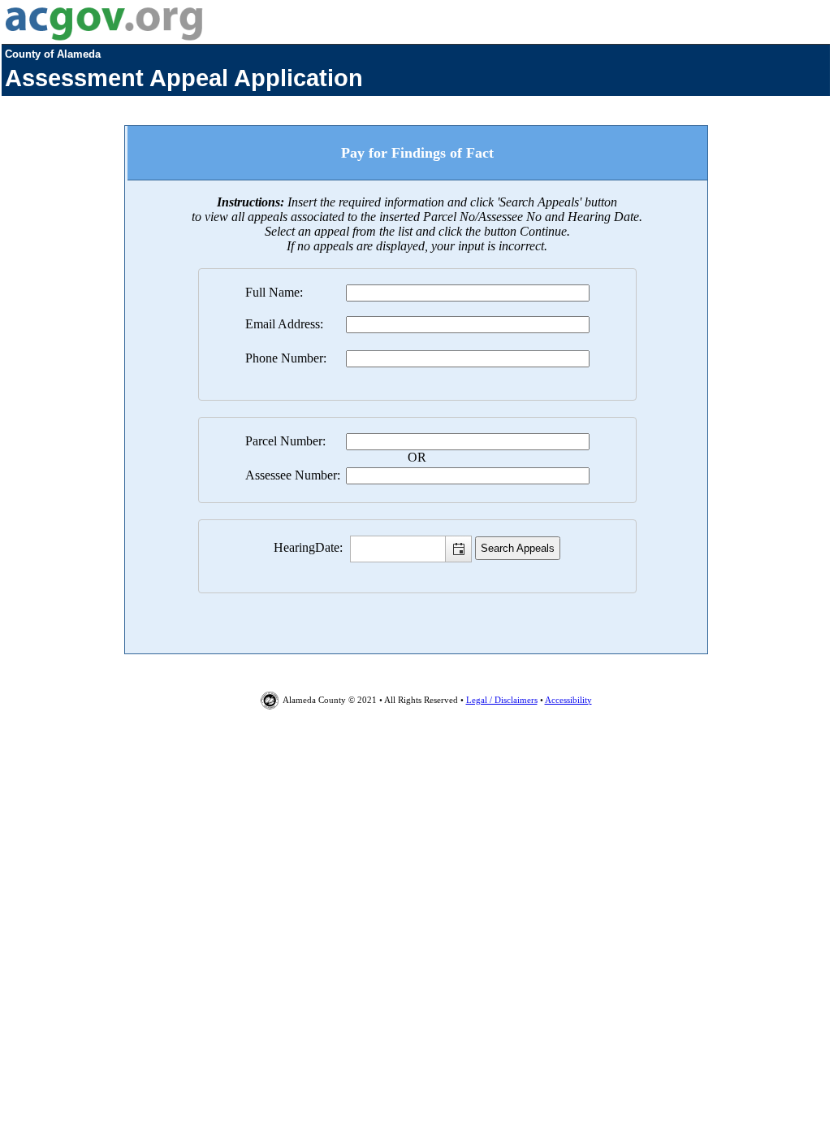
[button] (458, 549)
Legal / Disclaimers (502, 700)
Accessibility (568, 700)
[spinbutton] (411, 549)
